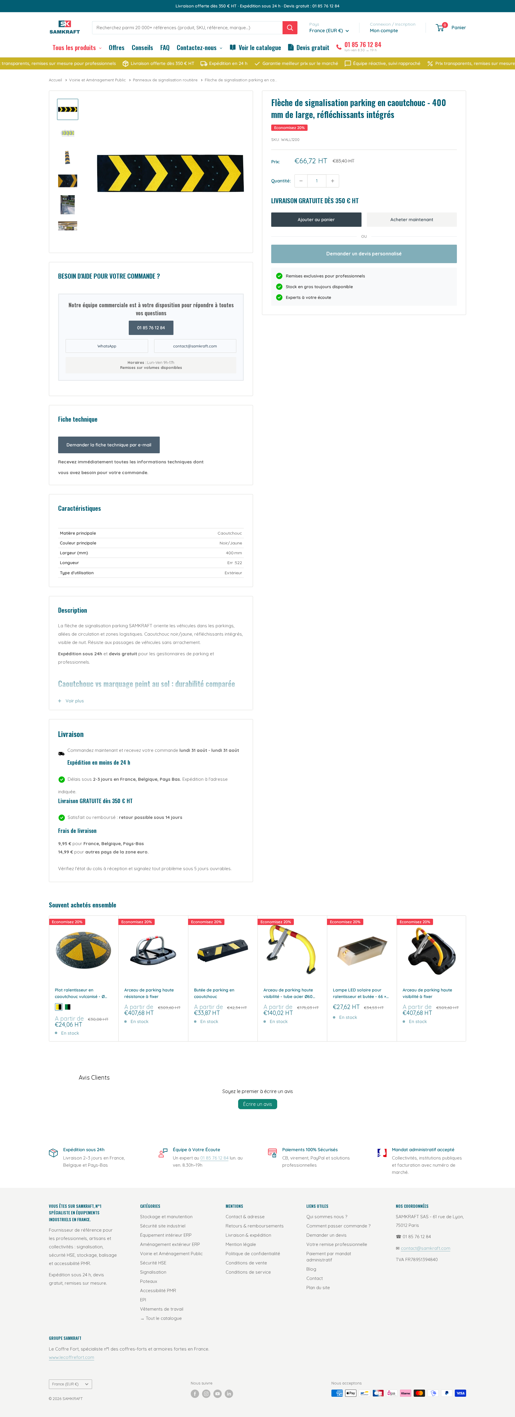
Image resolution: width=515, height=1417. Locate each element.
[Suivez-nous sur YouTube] (217, 1394)
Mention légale (241, 1244)
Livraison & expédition (248, 1235)
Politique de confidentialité (253, 1253)
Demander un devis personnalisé (364, 254)
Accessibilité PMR (158, 1290)
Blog (311, 1269)
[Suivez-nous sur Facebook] (195, 1394)
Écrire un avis (257, 1104)
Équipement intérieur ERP (166, 1235)
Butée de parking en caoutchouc (214, 993)
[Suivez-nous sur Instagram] (206, 1394)
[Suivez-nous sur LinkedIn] (229, 1394)
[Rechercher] (290, 27)
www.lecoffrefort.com (71, 1357)
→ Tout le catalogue (161, 1318)
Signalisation (153, 1272)
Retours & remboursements (255, 1226)
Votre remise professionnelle (336, 1244)
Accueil (56, 79)
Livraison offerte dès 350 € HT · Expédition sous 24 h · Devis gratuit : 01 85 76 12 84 (257, 6)
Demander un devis (326, 1235)
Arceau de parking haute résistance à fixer (149, 993)
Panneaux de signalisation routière (166, 79)
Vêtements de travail (161, 1309)
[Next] (466, 978)
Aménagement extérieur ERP (170, 1244)
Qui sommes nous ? (326, 1216)
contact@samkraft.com (195, 346)
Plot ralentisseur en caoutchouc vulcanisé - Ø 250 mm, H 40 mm (80, 993)
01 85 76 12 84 (151, 327)
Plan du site (318, 1287)
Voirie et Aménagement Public (98, 79)
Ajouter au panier (316, 219)
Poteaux (148, 1281)
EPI (143, 1300)
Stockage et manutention (166, 1216)
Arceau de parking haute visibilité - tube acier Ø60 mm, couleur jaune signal (288, 993)
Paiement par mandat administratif (328, 1257)
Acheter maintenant (411, 219)
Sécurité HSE (153, 1263)
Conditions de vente (246, 1263)
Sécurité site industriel (162, 1226)
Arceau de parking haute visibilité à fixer (427, 993)
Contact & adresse (245, 1216)
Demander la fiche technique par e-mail (108, 445)
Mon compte (384, 30)
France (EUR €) (65, 1384)
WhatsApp (106, 346)
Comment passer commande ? (338, 1226)
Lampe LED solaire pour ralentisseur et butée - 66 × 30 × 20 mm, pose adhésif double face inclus (359, 993)
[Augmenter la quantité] (332, 181)
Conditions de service (248, 1272)
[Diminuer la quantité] (301, 181)
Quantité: (281, 181)
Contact (314, 1278)
